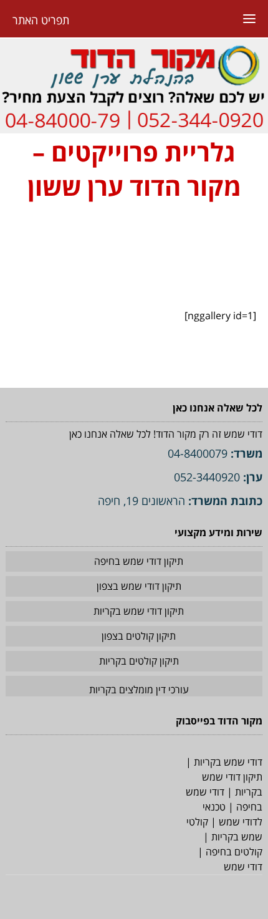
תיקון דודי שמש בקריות (138, 611)
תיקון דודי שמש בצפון (139, 586)
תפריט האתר (40, 19)
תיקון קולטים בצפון (139, 636)
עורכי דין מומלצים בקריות (139, 689)
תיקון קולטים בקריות (139, 661)
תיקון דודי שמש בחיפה (138, 561)
